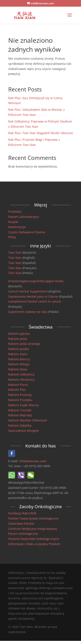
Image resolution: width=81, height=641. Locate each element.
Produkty (14, 211)
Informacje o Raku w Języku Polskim (34, 544)
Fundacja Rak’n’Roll (22, 513)
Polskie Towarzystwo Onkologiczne (33, 518)
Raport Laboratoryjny (23, 217)
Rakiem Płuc (17, 390)
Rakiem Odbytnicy (21, 374)
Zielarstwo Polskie (21, 523)
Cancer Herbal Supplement (28, 291)
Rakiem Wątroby (20, 415)
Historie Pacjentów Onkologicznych (33, 539)
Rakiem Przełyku (20, 400)
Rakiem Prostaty (20, 395)
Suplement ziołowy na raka (27, 312)
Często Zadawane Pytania (26, 232)
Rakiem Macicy (19, 359)
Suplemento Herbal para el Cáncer (33, 296)
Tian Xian (15, 252)
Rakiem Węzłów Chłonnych (27, 420)
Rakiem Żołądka (19, 425)
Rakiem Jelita (17, 339)
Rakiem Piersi (18, 385)
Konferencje (17, 227)
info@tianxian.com (32, 461)
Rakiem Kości (17, 354)
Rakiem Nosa (17, 369)
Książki (13, 222)
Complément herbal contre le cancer (34, 301)
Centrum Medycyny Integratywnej (32, 529)
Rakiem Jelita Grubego (24, 344)
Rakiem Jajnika (19, 334)
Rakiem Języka (18, 349)
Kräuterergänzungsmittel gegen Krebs (36, 281)
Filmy (12, 237)
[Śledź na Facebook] (11, 453)
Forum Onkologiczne (23, 534)
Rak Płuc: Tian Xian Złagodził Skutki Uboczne (40, 133)
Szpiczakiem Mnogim (23, 431)
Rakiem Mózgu (19, 364)
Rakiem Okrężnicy (21, 379)
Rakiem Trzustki (20, 410)
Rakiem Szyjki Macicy (23, 405)
